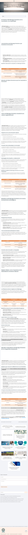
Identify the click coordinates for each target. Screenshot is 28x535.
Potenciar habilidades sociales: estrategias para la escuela (9, 497)
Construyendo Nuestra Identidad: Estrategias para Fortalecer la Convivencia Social (12, 500)
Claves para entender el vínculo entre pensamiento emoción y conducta (11, 501)
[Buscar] (23, 8)
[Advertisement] (14, 23)
